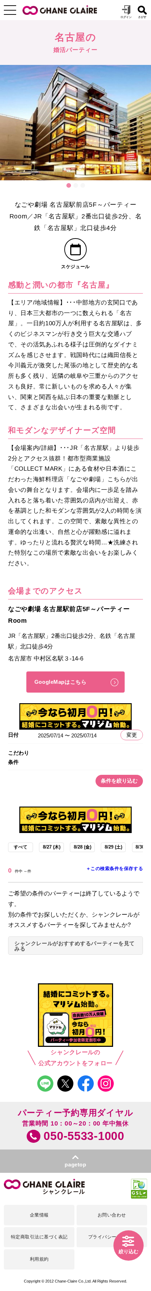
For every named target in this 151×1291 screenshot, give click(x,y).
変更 (131, 735)
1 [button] (68, 185)
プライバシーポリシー (112, 1237)
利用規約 (39, 1259)
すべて (20, 847)
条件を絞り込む (119, 781)
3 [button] (82, 185)
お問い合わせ (112, 1215)
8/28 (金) (82, 847)
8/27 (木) (51, 847)
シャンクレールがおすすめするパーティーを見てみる (74, 946)
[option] (75, 123)
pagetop (75, 1165)
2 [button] (75, 185)
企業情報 (39, 1215)
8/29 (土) (113, 847)
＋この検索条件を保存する (114, 868)
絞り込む (128, 1251)
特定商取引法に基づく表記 (39, 1237)
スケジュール (75, 266)
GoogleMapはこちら (60, 682)
